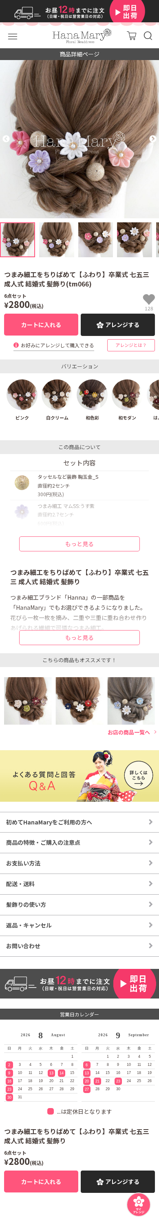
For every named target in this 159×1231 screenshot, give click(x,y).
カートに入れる (41, 325)
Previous (6, 139)
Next (153, 139)
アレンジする (122, 325)
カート (131, 35)
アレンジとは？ (131, 345)
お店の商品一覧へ (129, 732)
